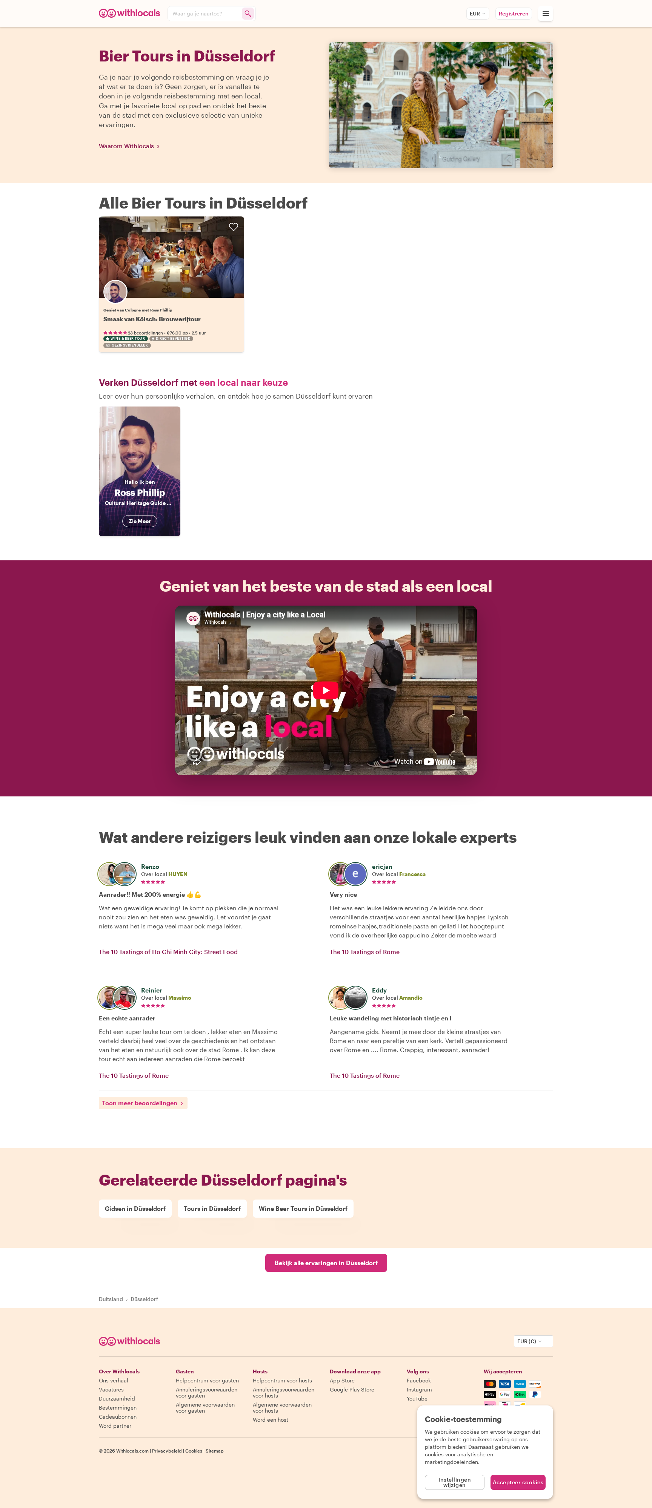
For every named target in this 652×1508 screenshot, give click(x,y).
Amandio (411, 997)
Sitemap (215, 1450)
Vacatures (111, 1389)
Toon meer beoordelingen (139, 1102)
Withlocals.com (132, 1450)
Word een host (270, 1419)
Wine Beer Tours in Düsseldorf (303, 1208)
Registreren (514, 13)
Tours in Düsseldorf (212, 1208)
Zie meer (140, 521)
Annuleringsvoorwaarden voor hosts (283, 1392)
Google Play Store (352, 1389)
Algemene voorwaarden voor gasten (205, 1407)
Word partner (115, 1425)
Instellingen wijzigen (454, 1482)
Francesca (412, 874)
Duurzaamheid (117, 1398)
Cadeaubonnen (118, 1416)
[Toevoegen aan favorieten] (234, 227)
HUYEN (178, 874)
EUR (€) (526, 1341)
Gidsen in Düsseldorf (135, 1208)
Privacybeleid (167, 1450)
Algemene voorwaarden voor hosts (282, 1407)
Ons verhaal (113, 1380)
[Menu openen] (545, 13)
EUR (475, 13)
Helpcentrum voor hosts (282, 1380)
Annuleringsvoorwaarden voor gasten (206, 1392)
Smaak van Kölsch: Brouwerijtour (152, 318)
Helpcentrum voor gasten (207, 1380)
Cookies (193, 1450)
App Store (342, 1380)
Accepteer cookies (518, 1482)
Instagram (419, 1389)
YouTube (417, 1398)
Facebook (419, 1380)
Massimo (179, 997)
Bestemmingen (118, 1407)
